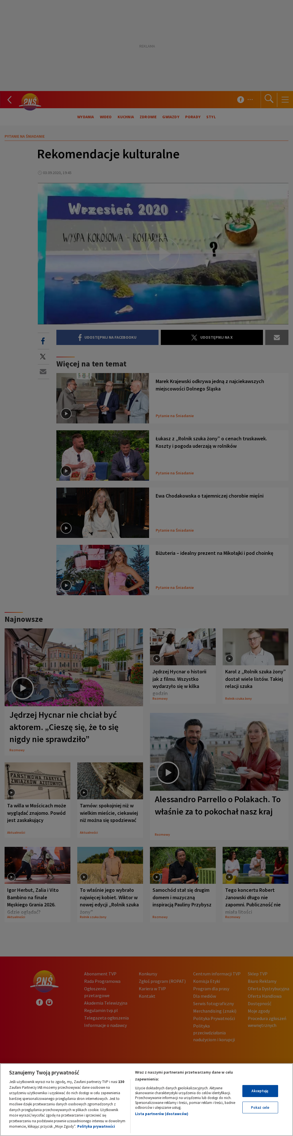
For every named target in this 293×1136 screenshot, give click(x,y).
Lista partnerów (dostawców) (161, 1113)
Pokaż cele (260, 1107)
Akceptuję (260, 1090)
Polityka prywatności (96, 1126)
